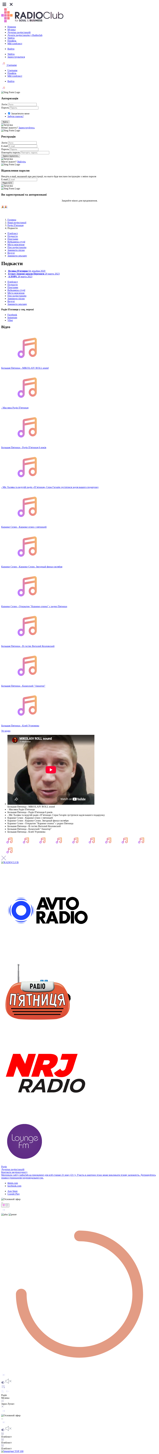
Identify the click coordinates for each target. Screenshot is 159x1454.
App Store (12, 1191)
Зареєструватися (16, 57)
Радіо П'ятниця (15, 225)
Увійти (11, 38)
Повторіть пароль (10, 152)
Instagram (12, 317)
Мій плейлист (14, 43)
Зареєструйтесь (26, 127)
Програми (12, 239)
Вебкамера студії (16, 241)
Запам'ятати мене (20, 113)
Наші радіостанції (16, 222)
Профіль (11, 40)
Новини (11, 26)
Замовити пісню (16, 250)
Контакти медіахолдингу (14, 1172)
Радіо (4, 1166)
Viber (10, 320)
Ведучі (11, 253)
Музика (11, 29)
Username (11, 65)
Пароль (5, 107)
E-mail (4, 146)
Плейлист (12, 233)
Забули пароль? (15, 116)
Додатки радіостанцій (19, 32)
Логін (4, 104)
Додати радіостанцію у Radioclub (24, 35)
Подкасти (12, 236)
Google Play (13, 1194)
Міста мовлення (15, 244)
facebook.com (14, 1186)
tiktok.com (12, 1183)
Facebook (12, 314)
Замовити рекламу (17, 255)
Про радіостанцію (16, 247)
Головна (11, 219)
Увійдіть (21, 161)
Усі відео (5, 731)
